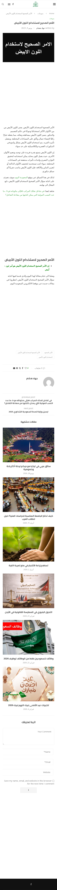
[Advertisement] (28, 95)
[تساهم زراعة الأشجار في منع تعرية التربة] (28, 544)
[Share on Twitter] (20, 368)
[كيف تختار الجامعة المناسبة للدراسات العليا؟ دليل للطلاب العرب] (28, 494)
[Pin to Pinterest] (17, 368)
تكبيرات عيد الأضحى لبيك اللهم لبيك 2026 (28, 705)
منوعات (40, 13)
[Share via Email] (14, 368)
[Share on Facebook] (22, 368)
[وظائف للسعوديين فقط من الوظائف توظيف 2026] (28, 637)
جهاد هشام (40, 28)
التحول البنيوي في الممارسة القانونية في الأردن (28, 612)
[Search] (2, 4)
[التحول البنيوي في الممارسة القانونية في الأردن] (28, 591)
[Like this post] (26, 368)
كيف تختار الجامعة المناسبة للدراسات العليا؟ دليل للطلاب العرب (28, 517)
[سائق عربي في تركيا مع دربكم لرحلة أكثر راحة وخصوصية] (28, 445)
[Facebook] (13, 4)
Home (51, 13)
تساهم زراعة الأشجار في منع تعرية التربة (28, 565)
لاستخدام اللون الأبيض (45, 357)
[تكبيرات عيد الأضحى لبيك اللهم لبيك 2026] (28, 684)
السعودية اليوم (21, 177)
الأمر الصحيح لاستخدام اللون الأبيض (29, 352)
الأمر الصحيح (48, 352)
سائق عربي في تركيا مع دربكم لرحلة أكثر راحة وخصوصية (29, 467)
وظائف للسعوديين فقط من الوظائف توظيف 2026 (29, 658)
